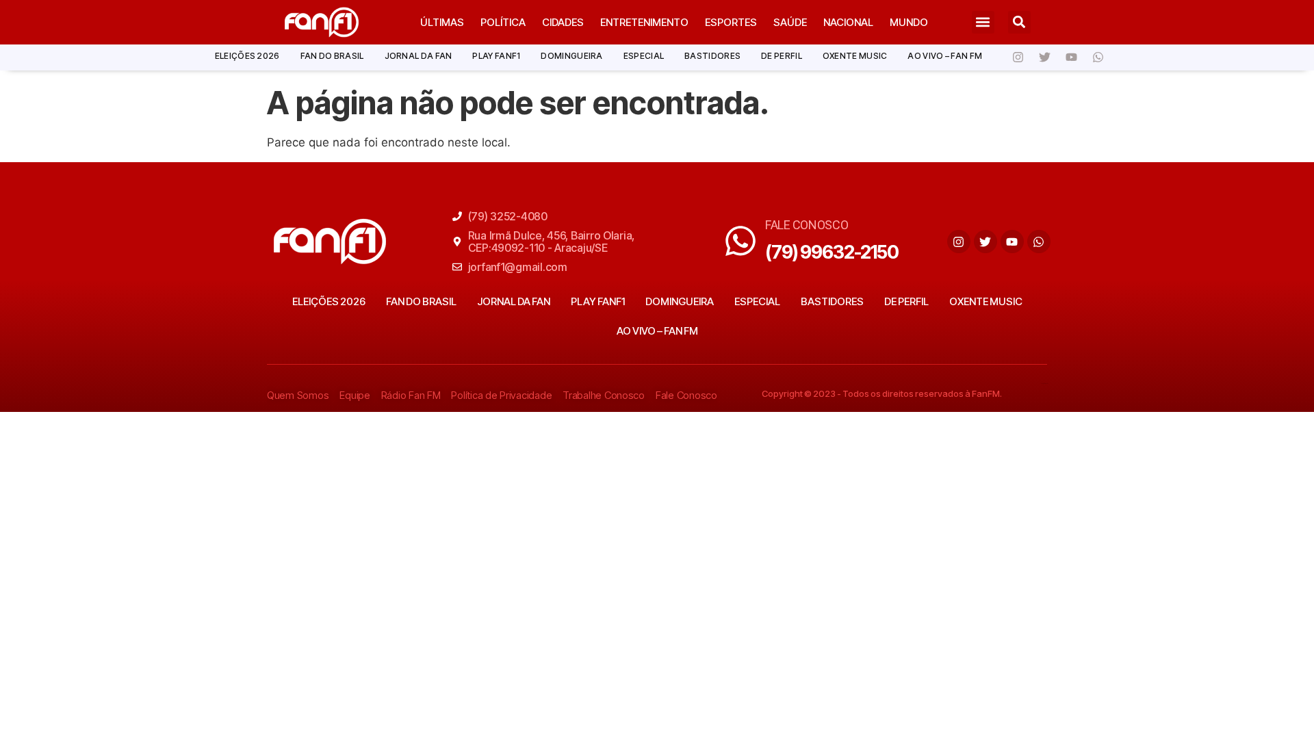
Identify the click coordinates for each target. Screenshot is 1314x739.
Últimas (442, 22)
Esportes (731, 22)
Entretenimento (644, 22)
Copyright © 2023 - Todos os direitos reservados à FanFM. (882, 393)
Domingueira (571, 56)
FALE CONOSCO (807, 225)
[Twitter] (1044, 57)
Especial (643, 56)
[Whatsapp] (1097, 57)
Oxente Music (855, 56)
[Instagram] (1017, 57)
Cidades (563, 22)
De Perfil (781, 56)
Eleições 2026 (247, 56)
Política (503, 22)
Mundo (909, 22)
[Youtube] (1071, 57)
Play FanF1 (496, 56)
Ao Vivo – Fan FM (944, 56)
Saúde (790, 22)
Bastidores (712, 56)
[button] (983, 22)
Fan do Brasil (332, 56)
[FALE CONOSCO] (740, 241)
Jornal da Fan (418, 56)
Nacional (848, 22)
